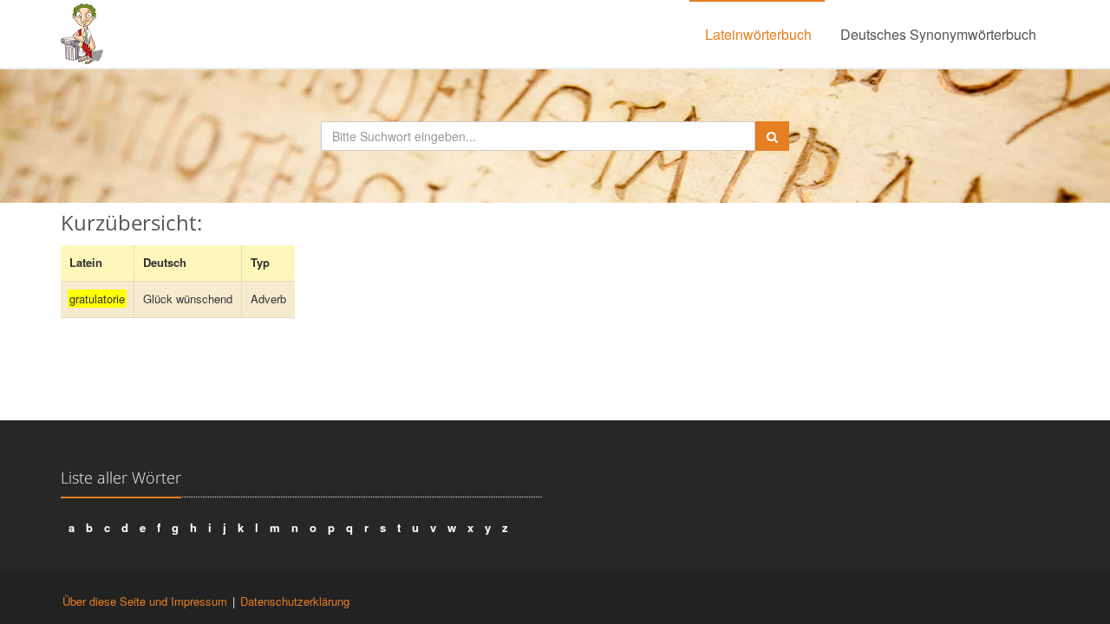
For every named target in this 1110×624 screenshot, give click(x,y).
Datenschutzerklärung (294, 601)
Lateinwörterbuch (758, 34)
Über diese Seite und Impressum (144, 601)
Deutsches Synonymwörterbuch (938, 34)
